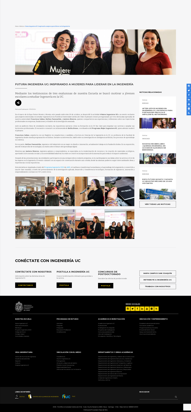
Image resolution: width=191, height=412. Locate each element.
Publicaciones (102, 325)
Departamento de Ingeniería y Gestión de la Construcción (116, 356)
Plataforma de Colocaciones (65, 365)
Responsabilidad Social (64, 367)
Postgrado (60, 328)
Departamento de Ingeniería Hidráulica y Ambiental (114, 361)
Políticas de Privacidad (91, 410)
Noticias (22, 26)
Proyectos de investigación (106, 330)
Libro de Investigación (105, 334)
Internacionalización (21, 325)
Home (16, 26)
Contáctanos (25, 285)
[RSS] (156, 309)
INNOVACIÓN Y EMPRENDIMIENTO (153, 319)
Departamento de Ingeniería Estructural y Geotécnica (115, 359)
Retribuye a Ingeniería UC (158, 280)
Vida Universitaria (23, 352)
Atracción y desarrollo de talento (67, 363)
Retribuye (18, 328)
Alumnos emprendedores (147, 334)
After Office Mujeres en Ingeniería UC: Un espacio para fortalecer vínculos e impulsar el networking (157, 111)
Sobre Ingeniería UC (21, 323)
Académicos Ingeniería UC (106, 323)
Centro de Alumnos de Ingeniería (25, 356)
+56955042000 (133, 407)
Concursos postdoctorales (106, 332)
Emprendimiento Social (147, 330)
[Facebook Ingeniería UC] (137, 309)
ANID (68, 167)
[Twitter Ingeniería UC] (132, 309)
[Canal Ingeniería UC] (147, 309)
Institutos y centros (104, 380)
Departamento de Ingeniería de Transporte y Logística (115, 363)
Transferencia (61, 356)
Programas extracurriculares (148, 328)
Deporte (17, 361)
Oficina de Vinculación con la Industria (69, 369)
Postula (64, 285)
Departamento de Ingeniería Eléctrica (110, 371)
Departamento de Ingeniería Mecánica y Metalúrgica (114, 367)
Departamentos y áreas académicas (115, 352)
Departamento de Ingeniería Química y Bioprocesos (114, 369)
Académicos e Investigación (111, 319)
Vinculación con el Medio (69, 352)
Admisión (60, 323)
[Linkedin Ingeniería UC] (142, 309)
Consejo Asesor (20, 334)
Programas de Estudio (67, 319)
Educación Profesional (64, 330)
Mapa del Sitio (103, 410)
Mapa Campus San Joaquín (157, 273)
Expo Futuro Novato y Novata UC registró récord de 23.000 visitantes (157, 181)
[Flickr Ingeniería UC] (151, 309)
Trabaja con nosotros (157, 286)
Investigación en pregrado (106, 328)
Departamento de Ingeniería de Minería (110, 376)
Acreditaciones (61, 332)
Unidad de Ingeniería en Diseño (107, 378)
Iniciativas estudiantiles (22, 359)
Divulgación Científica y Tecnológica (109, 336)
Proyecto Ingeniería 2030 (23, 330)
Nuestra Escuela (23, 319)
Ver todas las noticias (157, 204)
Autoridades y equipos (22, 336)
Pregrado (60, 325)
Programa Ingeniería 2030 (54, 167)
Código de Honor (20, 332)
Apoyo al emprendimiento (147, 332)
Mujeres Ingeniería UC (22, 365)
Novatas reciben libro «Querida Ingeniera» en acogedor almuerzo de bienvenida (154, 147)
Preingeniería (61, 361)
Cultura (17, 363)
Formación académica (146, 325)
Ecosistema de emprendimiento (149, 323)
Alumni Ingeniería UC (63, 359)
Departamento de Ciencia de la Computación (112, 373)
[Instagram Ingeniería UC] (128, 309)
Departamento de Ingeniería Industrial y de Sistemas (114, 365)
